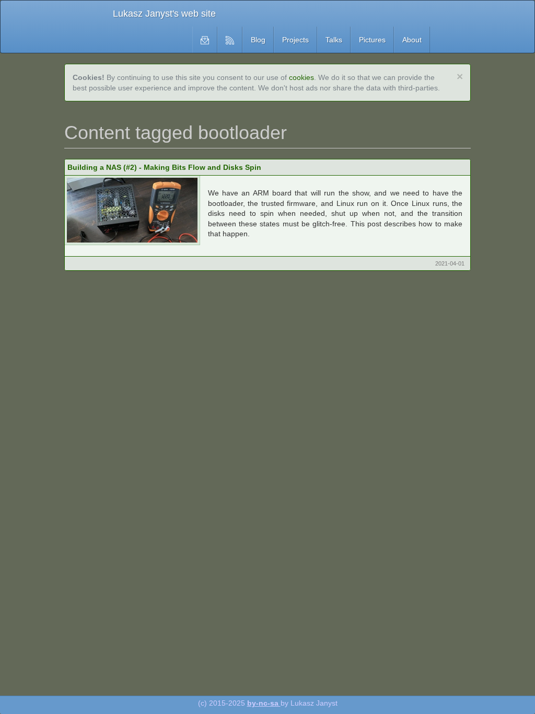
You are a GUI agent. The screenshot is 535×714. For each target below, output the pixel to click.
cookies (301, 77)
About (412, 40)
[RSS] (229, 40)
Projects (295, 40)
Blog (258, 40)
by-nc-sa (264, 703)
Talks (333, 40)
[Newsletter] (204, 40)
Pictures (372, 40)
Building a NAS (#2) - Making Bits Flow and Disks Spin (164, 167)
